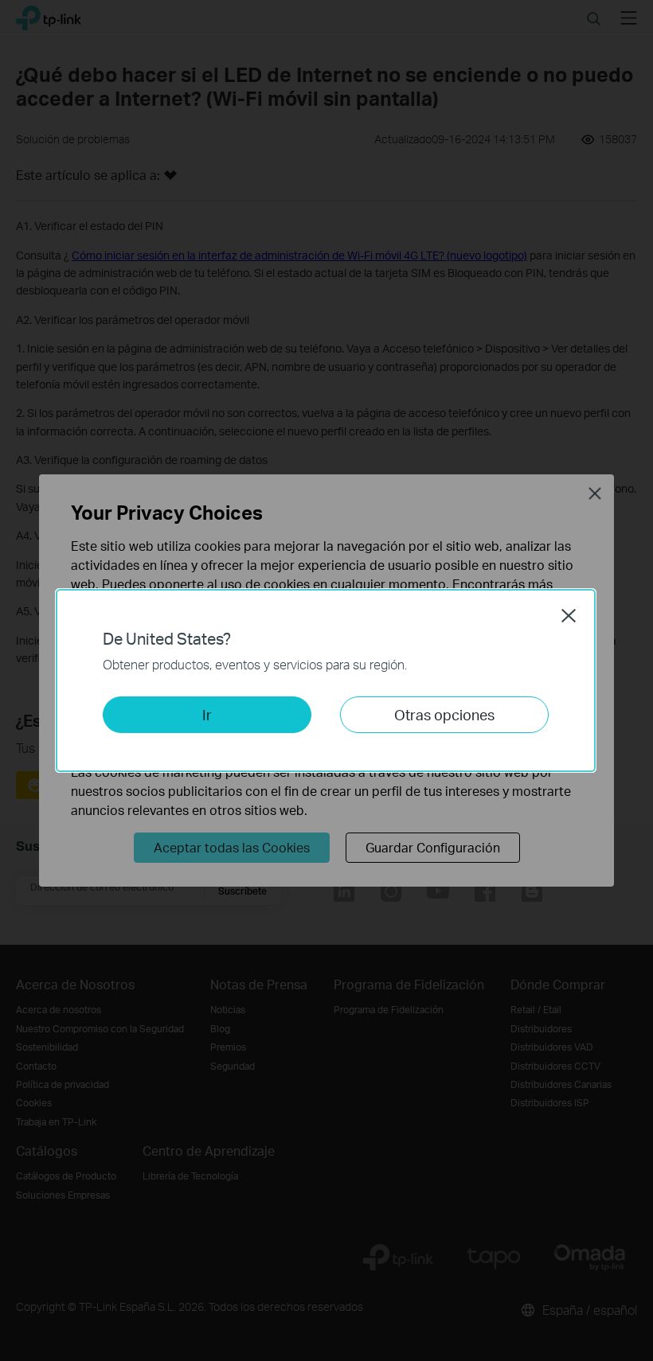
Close (569, 615)
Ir (207, 714)
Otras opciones (444, 714)
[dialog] (326, 680)
